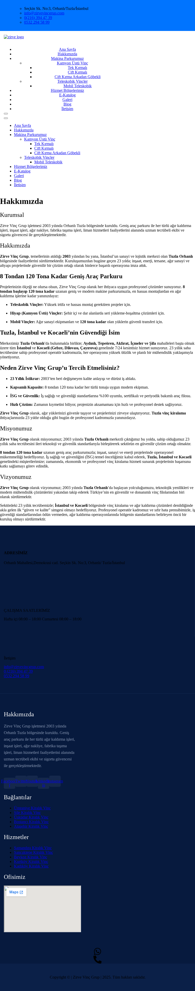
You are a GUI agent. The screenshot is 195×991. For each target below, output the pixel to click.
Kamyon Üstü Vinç (72, 63)
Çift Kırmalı (77, 72)
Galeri (19, 175)
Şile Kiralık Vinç (27, 812)
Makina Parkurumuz (67, 58)
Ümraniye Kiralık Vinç (32, 808)
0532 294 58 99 (37, 22)
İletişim (67, 109)
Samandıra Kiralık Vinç (33, 848)
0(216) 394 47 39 (38, 17)
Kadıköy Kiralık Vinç (31, 866)
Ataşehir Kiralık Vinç (31, 826)
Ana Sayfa (22, 125)
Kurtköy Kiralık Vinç (31, 861)
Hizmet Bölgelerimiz (30, 166)
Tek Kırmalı (77, 67)
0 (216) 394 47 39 (18, 671)
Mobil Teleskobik (48, 162)
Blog (18, 180)
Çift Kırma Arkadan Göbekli (57, 153)
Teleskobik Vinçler (39, 157)
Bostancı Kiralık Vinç (31, 822)
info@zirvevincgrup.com (44, 13)
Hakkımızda (24, 130)
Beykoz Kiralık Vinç (30, 857)
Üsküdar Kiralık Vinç (31, 817)
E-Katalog (22, 171)
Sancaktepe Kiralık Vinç (33, 852)
